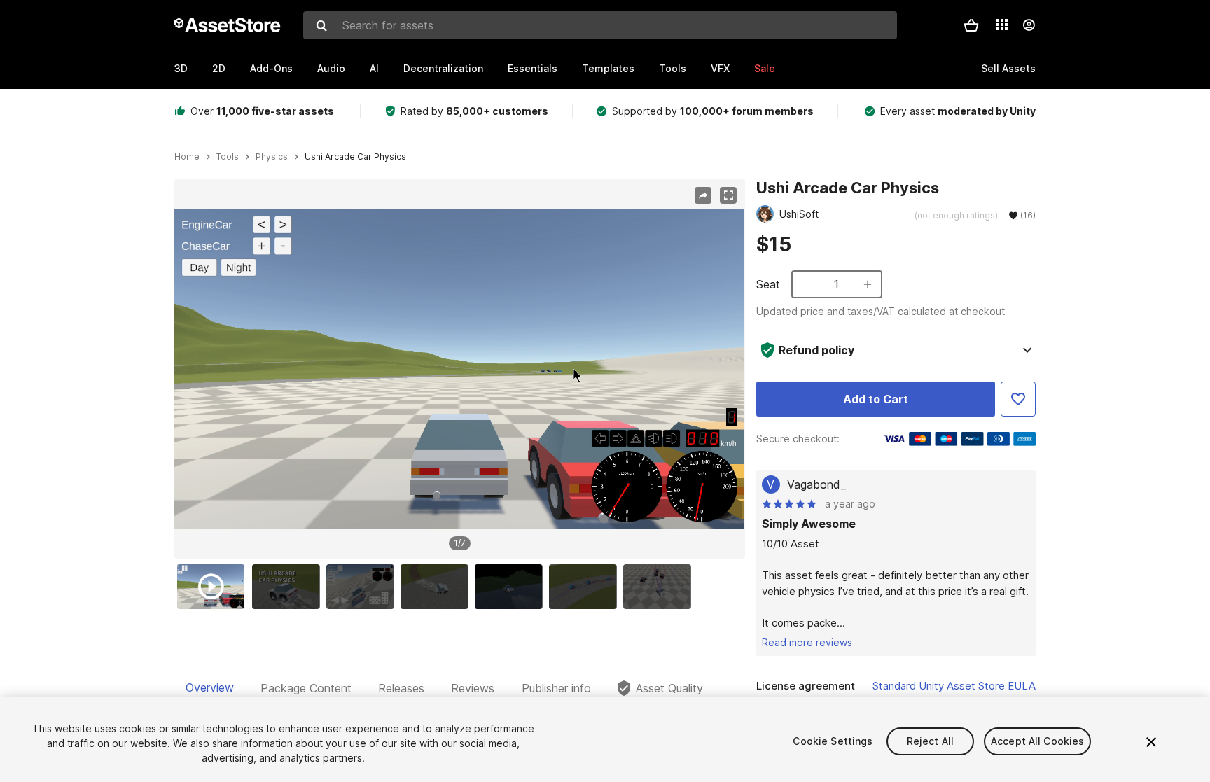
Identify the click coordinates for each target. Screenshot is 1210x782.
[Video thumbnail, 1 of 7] (214, 586)
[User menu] (1029, 25)
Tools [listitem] (227, 157)
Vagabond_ (816, 484)
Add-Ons (271, 68)
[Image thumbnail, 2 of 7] (289, 586)
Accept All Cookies (1038, 741)
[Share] (703, 195)
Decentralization (443, 68)
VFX (720, 68)
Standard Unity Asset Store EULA (954, 685)
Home (187, 157)
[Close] (1151, 742)
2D (218, 68)
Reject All (930, 741)
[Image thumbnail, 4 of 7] (438, 586)
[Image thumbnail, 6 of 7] (586, 586)
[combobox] (600, 25)
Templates (608, 68)
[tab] (209, 688)
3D (181, 68)
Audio (331, 68)
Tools (672, 68)
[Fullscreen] (728, 195)
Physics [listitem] (272, 157)
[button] (971, 25)
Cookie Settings (832, 741)
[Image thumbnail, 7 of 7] (660, 586)
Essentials (532, 68)
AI (374, 68)
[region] (459, 369)
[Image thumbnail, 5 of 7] (512, 586)
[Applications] (1002, 24)
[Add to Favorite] (1018, 399)
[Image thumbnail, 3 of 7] (363, 586)
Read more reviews (807, 642)
